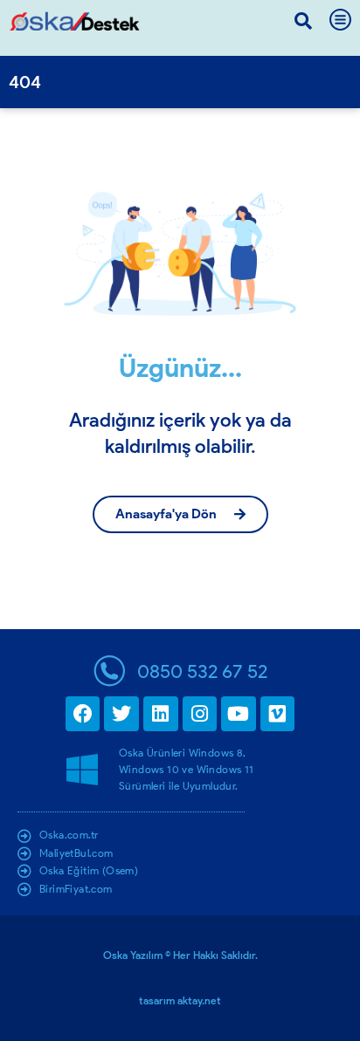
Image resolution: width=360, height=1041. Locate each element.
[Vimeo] (277, 713)
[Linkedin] (160, 713)
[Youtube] (238, 713)
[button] (303, 21)
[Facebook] (83, 713)
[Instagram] (200, 713)
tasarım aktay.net (180, 1000)
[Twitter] (121, 713)
